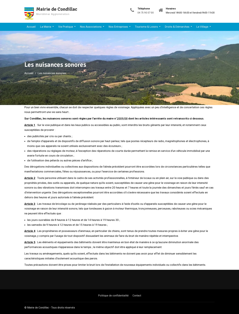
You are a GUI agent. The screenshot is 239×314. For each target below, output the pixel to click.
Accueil (31, 26)
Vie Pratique (65, 26)
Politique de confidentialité (113, 295)
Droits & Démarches (177, 26)
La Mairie (45, 26)
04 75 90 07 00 (146, 13)
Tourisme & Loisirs (146, 26)
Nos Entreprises (118, 26)
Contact (137, 295)
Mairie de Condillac (56, 9)
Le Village (202, 26)
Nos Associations (91, 26)
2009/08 (122, 118)
